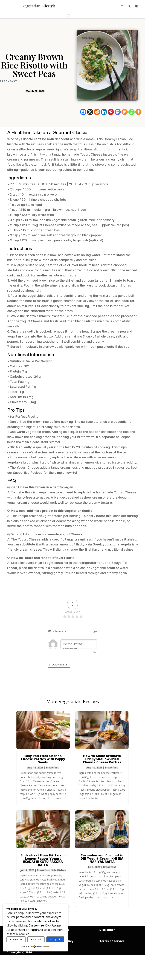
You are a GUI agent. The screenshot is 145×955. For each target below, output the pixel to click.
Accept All (55, 939)
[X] (90, 112)
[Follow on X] (129, 6)
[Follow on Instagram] (137, 6)
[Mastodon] (118, 112)
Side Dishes (58, 870)
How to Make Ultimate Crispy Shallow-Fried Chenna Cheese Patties (102, 759)
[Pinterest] (111, 112)
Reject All (36, 939)
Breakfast (8, 81)
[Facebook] (83, 112)
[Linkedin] (104, 112)
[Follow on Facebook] (122, 6)
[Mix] (124, 112)
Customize (16, 939)
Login (93, 631)
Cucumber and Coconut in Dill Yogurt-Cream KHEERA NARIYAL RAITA (102, 858)
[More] (138, 112)
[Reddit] (97, 112)
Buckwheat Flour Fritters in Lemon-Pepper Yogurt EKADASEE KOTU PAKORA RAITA (43, 860)
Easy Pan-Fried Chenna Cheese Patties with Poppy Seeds (43, 759)
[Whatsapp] (131, 112)
